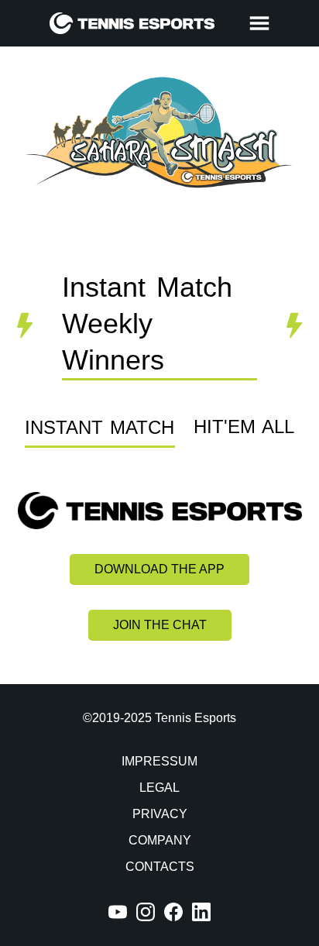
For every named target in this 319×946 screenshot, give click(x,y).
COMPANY (160, 840)
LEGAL (159, 787)
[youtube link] (117, 912)
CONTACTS (159, 866)
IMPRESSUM (159, 761)
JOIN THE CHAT (160, 624)
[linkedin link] (201, 912)
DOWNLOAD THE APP (159, 569)
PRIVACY (159, 813)
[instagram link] (145, 912)
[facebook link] (173, 912)
